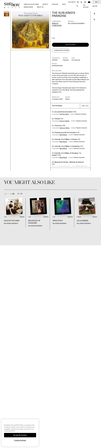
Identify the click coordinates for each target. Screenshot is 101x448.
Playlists (55, 4)
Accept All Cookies (20, 435)
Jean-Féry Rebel (64, 114)
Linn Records (75, 60)
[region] (20, 432)
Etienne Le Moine (64, 121)
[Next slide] (12, 194)
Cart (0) (94, 6)
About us (40, 7)
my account (85, 6)
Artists (45, 4)
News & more (28, 7)
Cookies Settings (20, 440)
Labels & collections (31, 4)
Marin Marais (63, 134)
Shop (64, 4)
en (96, 2)
